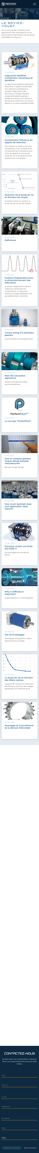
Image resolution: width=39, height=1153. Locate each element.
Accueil (6, 18)
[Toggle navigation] (35, 4)
